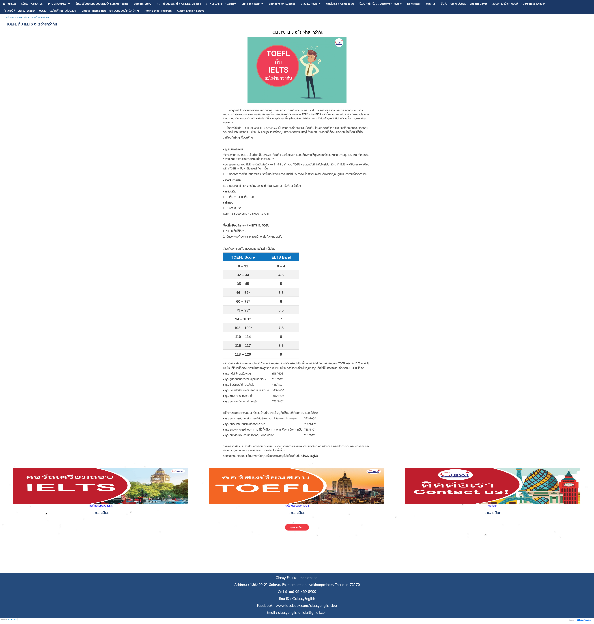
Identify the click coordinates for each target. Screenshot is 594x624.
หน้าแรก (10, 17)
